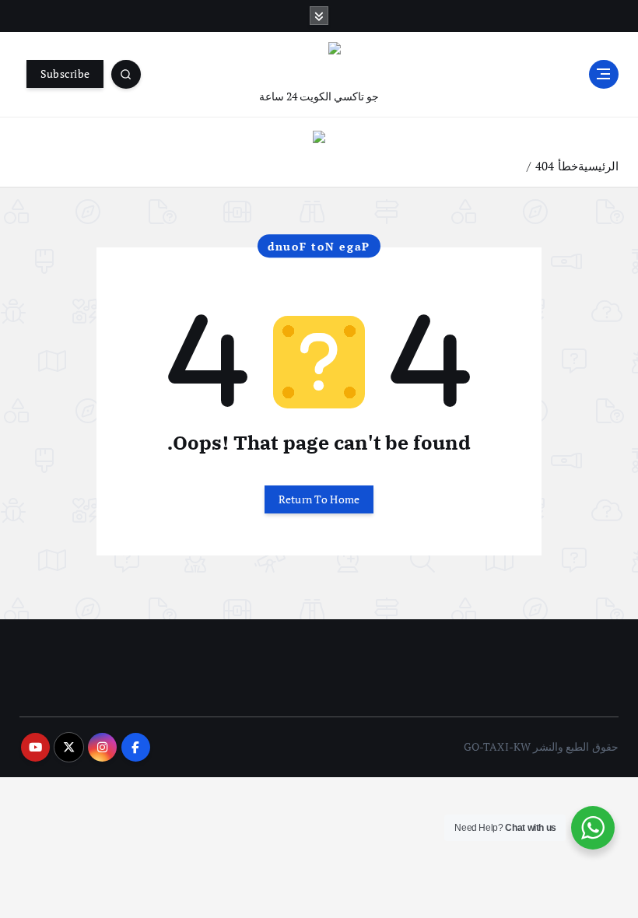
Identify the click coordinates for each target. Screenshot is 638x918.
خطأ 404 (556, 165)
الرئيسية (598, 165)
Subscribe (64, 74)
